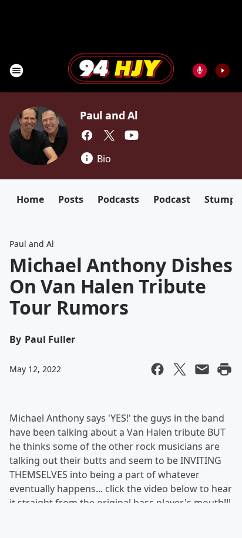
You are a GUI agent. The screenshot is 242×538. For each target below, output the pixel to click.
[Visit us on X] (109, 135)
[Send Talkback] (200, 71)
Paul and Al (108, 115)
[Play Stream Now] (223, 71)
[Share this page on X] (180, 369)
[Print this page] (224, 369)
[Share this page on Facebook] (157, 369)
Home (30, 199)
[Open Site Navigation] (16, 71)
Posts (70, 199)
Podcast (171, 199)
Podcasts (118, 199)
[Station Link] (121, 70)
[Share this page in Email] (202, 369)
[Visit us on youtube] (132, 135)
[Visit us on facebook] (87, 135)
